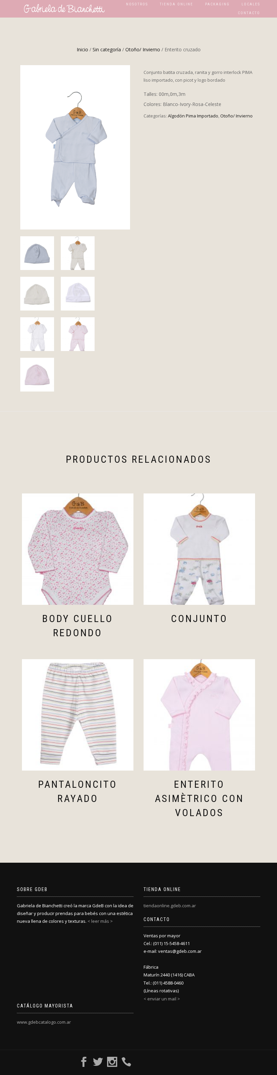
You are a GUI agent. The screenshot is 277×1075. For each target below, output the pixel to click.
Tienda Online (176, 4)
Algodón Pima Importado (193, 116)
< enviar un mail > (162, 999)
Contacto (249, 13)
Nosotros (137, 4)
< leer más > (100, 921)
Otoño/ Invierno (142, 49)
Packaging (217, 4)
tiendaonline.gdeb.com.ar (170, 906)
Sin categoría (107, 49)
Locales (251, 4)
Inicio (82, 49)
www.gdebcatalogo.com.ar (44, 1022)
